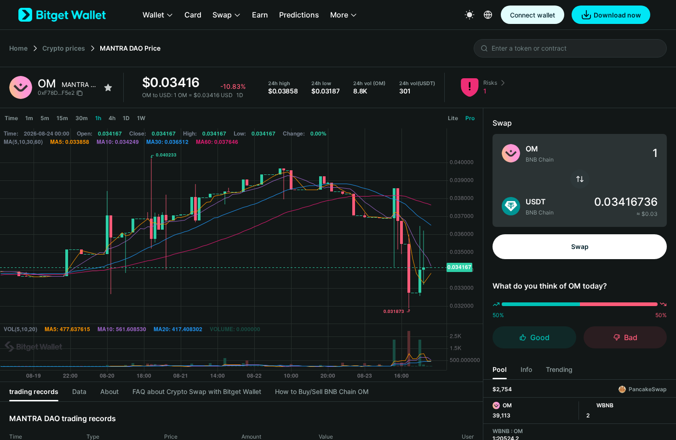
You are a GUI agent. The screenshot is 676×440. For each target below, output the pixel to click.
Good (540, 337)
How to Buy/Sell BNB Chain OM (322, 391)
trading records (33, 391)
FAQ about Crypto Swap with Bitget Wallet (196, 391)
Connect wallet (532, 15)
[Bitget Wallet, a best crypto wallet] (62, 15)
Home (18, 48)
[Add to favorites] (108, 87)
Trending (559, 369)
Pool (500, 369)
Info (526, 369)
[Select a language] (487, 14)
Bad (630, 337)
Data (79, 391)
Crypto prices (63, 48)
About (109, 391)
